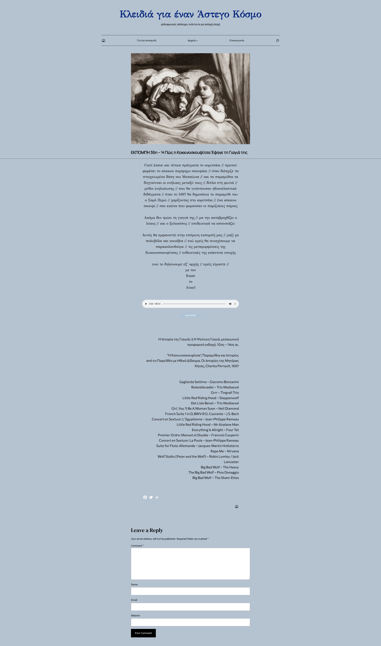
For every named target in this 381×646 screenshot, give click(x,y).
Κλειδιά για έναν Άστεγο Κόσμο (190, 14)
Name (134, 584)
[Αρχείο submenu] (197, 40)
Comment (137, 545)
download (190, 315)
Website (135, 615)
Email (134, 600)
